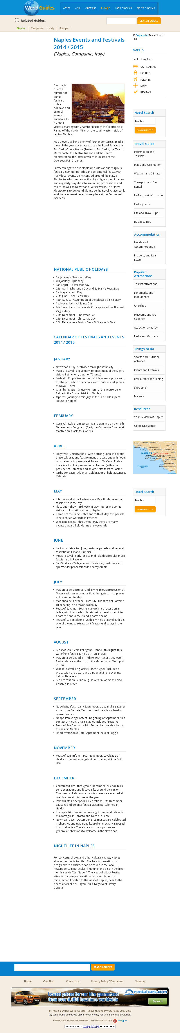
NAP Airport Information (149, 195)
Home (28, 981)
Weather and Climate (147, 173)
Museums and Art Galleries (145, 317)
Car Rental (148, 67)
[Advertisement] (31, 101)
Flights (145, 80)
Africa (66, 8)
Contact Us (73, 981)
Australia (90, 8)
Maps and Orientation (147, 165)
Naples (21, 28)
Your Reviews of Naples (148, 417)
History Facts (142, 204)
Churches (140, 306)
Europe (105, 8)
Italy (51, 28)
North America (146, 8)
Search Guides (149, 20)
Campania (37, 28)
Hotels (145, 73)
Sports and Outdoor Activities (146, 359)
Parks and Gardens (146, 336)
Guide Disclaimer (144, 426)
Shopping (140, 387)
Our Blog (48, 981)
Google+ (122, 1020)
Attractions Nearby (146, 327)
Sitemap (140, 981)
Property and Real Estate (145, 257)
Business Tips (142, 222)
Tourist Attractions (145, 284)
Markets (139, 396)
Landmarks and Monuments (143, 295)
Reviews (145, 92)
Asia (78, 8)
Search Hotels (145, 130)
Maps (144, 86)
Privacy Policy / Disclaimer (107, 981)
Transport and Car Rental (145, 184)
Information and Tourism (144, 154)
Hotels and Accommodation (144, 244)
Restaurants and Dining (148, 379)
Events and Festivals (146, 370)
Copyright (142, 35)
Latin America (123, 8)
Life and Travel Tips (146, 213)
